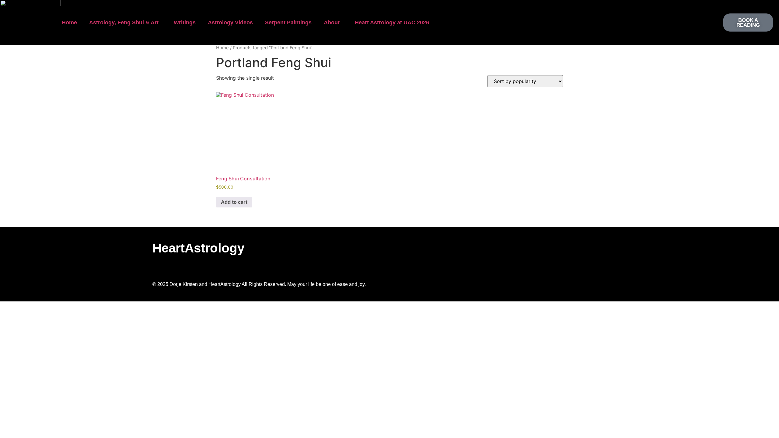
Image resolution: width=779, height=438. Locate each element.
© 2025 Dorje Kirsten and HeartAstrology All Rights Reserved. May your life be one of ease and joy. (259, 284)
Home (69, 22)
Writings (185, 22)
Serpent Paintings (288, 22)
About (332, 22)
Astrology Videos (230, 22)
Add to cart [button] (234, 202)
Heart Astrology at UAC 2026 (392, 22)
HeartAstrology (198, 248)
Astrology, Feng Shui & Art (124, 22)
